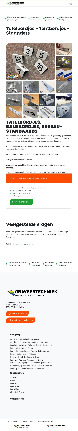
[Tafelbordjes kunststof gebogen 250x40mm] (14, 112)
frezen (36, 172)
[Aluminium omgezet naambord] (31, 112)
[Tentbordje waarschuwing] (64, 62)
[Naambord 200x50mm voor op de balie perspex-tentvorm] (64, 100)
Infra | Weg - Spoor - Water (21, 348)
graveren (29, 172)
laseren (43, 172)
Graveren (14, 377)
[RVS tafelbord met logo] (31, 87)
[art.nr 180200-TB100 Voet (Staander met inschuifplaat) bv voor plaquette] (14, 87)
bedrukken (62, 172)
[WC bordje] (64, 49)
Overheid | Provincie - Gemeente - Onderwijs (29, 342)
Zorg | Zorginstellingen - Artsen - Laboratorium (30, 351)
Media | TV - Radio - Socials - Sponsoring (27, 368)
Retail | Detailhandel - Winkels (23, 354)
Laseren (13, 383)
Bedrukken (15, 389)
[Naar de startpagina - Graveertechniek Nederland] (15, 3)
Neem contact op (20, 202)
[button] (17, 398)
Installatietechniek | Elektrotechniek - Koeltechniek (32, 345)
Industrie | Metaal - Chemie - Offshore (26, 339)
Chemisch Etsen (17, 392)
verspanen (52, 172)
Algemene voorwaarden (45, 421)
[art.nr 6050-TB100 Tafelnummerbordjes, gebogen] (30, 61)
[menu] (70, 4)
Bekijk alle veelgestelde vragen (19, 244)
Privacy (32, 421)
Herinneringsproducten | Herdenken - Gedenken (31, 365)
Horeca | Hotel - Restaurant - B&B (24, 357)
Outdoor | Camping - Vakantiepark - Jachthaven (30, 362)
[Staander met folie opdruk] (64, 112)
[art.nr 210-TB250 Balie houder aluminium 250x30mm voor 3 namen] (47, 112)
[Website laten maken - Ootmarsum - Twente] (9, 421)
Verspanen (14, 386)
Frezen (13, 380)
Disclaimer (23, 421)
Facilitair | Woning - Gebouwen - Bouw (26, 360)
